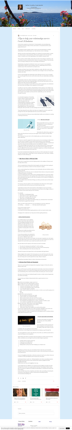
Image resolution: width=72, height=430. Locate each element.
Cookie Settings (62, 428)
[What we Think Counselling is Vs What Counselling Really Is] (20, 392)
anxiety (19, 28)
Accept (68, 428)
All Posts (14, 28)
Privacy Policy (21, 421)
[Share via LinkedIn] (23, 378)
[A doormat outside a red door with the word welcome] (52, 392)
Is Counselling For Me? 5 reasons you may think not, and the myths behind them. (35, 399)
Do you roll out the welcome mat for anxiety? (52, 399)
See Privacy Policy (20, 428)
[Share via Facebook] (18, 378)
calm (23, 28)
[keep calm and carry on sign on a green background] (36, 392)
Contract (30, 421)
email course (28, 28)
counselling (33, 28)
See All (58, 386)
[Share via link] (25, 378)
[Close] (70, 428)
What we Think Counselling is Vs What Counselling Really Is (19, 399)
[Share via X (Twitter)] (20, 378)
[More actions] (53, 35)
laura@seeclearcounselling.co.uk (35, 8)
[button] (57, 28)
